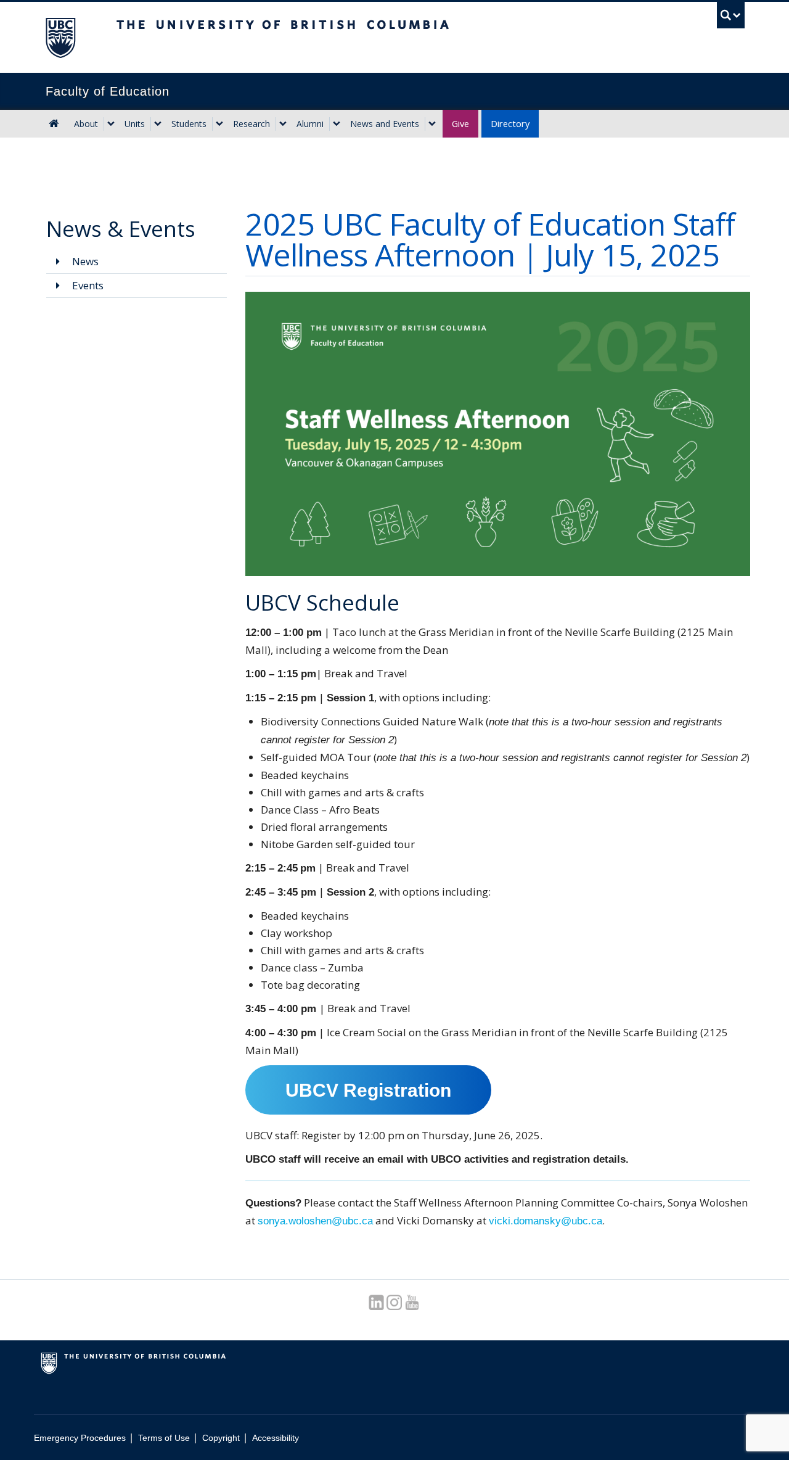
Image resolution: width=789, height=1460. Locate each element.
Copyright (221, 1438)
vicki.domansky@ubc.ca (545, 1221)
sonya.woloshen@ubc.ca (315, 1221)
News (84, 261)
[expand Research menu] (283, 124)
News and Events (384, 124)
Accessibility (275, 1438)
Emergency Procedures (80, 1438)
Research (251, 124)
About (86, 124)
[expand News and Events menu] (432, 124)
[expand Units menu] (157, 124)
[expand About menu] (111, 124)
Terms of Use (164, 1438)
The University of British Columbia (60, 37)
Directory (510, 123)
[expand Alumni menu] (336, 124)
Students (188, 124)
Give (460, 123)
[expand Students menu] (219, 124)
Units (135, 124)
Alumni (310, 124)
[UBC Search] (731, 15)
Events (87, 285)
